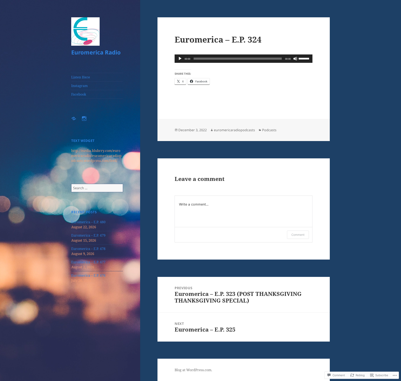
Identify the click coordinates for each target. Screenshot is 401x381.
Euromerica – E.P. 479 (88, 235)
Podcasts (269, 130)
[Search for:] (97, 188)
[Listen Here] (76, 121)
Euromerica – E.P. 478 (88, 248)
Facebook (78, 94)
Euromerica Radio (96, 52)
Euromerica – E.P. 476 (88, 275)
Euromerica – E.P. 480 (88, 222)
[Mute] (295, 59)
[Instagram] (87, 121)
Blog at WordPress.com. (193, 370)
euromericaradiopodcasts (234, 130)
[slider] (304, 58)
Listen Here (80, 77)
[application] (243, 58)
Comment (298, 234)
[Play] (180, 59)
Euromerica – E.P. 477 (88, 262)
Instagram (79, 85)
